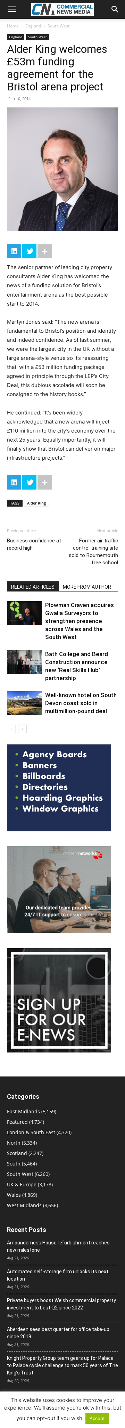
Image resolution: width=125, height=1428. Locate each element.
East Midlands (23, 1111)
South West (58, 26)
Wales (14, 1195)
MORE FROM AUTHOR (87, 587)
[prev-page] (11, 729)
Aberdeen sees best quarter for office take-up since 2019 (58, 1332)
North (13, 1142)
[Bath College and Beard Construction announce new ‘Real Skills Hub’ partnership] (24, 662)
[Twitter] (29, 251)
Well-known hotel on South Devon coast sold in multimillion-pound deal (81, 703)
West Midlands (24, 1205)
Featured (17, 1122)
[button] (12, 9)
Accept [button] (97, 1418)
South (13, 1163)
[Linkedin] (14, 251)
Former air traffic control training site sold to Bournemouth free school (93, 552)
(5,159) (31, 1111)
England (33, 26)
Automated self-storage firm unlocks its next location (57, 1275)
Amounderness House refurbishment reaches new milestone (58, 1246)
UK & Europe (21, 1184)
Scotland (17, 1153)
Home (13, 26)
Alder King (36, 503)
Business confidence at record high (34, 544)
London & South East (31, 1132)
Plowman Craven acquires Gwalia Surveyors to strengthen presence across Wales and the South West (79, 621)
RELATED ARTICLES (33, 587)
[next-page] (22, 729)
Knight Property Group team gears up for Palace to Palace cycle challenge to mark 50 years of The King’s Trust (62, 1365)
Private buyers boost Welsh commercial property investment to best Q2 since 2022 (61, 1304)
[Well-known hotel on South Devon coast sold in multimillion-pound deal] (24, 703)
